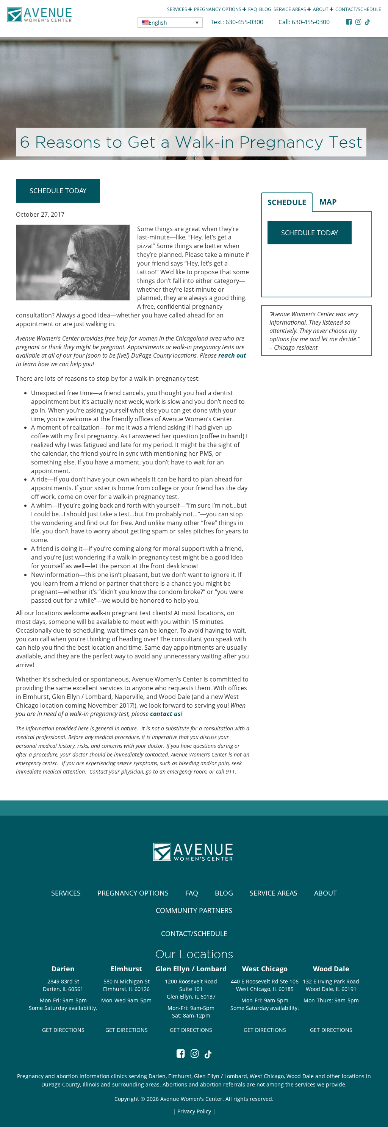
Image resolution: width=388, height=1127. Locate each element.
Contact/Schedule (358, 9)
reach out (232, 355)
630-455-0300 (245, 22)
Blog (265, 9)
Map (328, 202)
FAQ (252, 9)
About (321, 9)
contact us (165, 714)
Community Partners (194, 910)
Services (177, 9)
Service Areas (290, 9)
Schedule (287, 202)
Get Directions (63, 1029)
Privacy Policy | (196, 1111)
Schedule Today (58, 190)
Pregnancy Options (218, 9)
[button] (170, 22)
